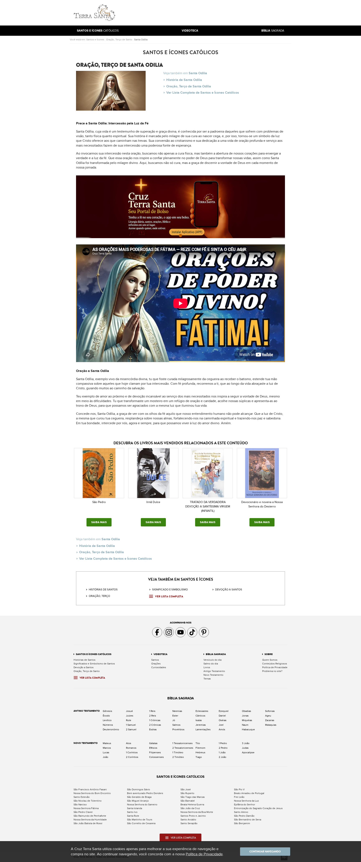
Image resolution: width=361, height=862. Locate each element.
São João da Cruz (190, 808)
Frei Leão (239, 797)
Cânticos (200, 715)
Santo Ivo (132, 812)
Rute (128, 720)
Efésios (153, 747)
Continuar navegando (265, 851)
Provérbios (178, 729)
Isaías (199, 720)
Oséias (222, 720)
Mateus (107, 743)
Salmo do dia (210, 663)
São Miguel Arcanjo (138, 800)
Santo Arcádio (188, 819)
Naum (245, 724)
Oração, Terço (99, 596)
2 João (222, 757)
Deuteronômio (111, 729)
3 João (245, 743)
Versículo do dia (212, 659)
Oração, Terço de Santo (119, 39)
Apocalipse (248, 752)
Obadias (246, 711)
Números (108, 724)
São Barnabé (187, 800)
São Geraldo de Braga (139, 797)
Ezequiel (224, 711)
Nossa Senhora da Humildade (90, 819)
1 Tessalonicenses (182, 743)
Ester (175, 715)
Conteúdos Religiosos (274, 663)
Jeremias (201, 724)
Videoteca (160, 654)
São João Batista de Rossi (88, 823)
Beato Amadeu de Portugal (249, 793)
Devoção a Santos (84, 667)
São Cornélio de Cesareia (141, 823)
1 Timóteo (177, 752)
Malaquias (270, 724)
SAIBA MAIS (99, 522)
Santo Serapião (188, 823)
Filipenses (155, 752)
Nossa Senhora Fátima (86, 808)
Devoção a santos (228, 589)
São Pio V (239, 789)
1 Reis (152, 711)
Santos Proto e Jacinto (193, 815)
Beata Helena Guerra (192, 804)
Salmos (176, 724)
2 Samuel (131, 729)
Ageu (268, 715)
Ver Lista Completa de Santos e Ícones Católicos (202, 93)
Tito (198, 743)
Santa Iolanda (134, 808)
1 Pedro (223, 743)
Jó (173, 720)
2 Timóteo (178, 757)
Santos (155, 659)
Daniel (222, 715)
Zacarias (269, 720)
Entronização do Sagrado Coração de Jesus (258, 808)
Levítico (107, 720)
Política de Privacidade (274, 667)
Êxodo (106, 715)
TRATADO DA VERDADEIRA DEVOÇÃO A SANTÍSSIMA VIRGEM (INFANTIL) (207, 506)
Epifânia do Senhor (244, 804)
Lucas (106, 752)
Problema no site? (272, 671)
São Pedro (99, 502)
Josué (129, 711)
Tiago (199, 757)
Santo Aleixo (241, 812)
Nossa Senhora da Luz (246, 800)
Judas (245, 747)
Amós (222, 729)
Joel (221, 724)
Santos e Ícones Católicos (93, 654)
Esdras (153, 729)
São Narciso (80, 804)
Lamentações (203, 729)
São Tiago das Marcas (192, 797)
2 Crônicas (155, 724)
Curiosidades (158, 667)
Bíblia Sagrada (216, 654)
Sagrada (272, 30)
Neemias (177, 711)
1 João (222, 752)
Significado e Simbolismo (170, 589)
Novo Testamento (213, 674)
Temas (207, 678)
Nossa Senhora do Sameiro (142, 804)
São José (185, 789)
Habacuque (248, 729)
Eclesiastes (202, 711)
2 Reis (152, 715)
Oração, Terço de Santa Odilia (188, 86)
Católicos (98, 30)
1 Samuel (131, 724)
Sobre (268, 654)
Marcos (107, 747)
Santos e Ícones (95, 39)
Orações (156, 663)
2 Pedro (223, 747)
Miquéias (247, 720)
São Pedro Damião (244, 815)
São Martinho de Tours (139, 819)
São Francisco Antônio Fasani (90, 789)
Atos (128, 743)
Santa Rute (133, 815)
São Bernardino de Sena (247, 819)
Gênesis (107, 711)
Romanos (131, 747)
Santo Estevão (82, 797)
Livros (206, 667)
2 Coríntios (132, 757)
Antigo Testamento (214, 671)
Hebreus (200, 752)
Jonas (245, 715)
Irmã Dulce (153, 502)
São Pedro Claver (83, 812)
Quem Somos (269, 659)
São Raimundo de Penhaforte (90, 815)
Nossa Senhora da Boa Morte (196, 812)
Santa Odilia (140, 39)
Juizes (129, 715)
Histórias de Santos (103, 589)
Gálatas (153, 743)
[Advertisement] (208, 12)
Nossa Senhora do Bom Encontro (92, 793)
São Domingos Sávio (138, 789)
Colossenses (156, 757)
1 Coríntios (132, 752)
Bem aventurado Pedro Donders (145, 793)
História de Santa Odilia (184, 80)
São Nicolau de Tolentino (88, 800)
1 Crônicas (154, 720)
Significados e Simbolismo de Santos (94, 663)
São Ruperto (187, 793)
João (105, 757)
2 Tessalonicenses (182, 747)
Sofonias (270, 711)
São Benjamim (242, 823)
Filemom (200, 747)
